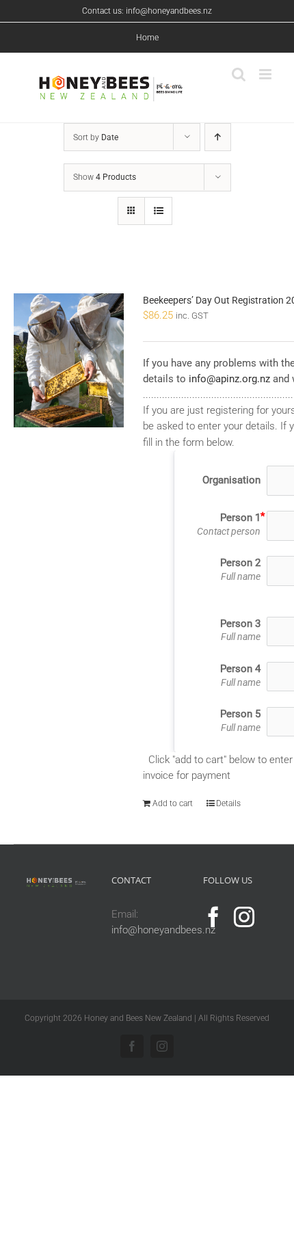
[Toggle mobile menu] (266, 74)
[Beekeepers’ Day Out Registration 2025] (69, 360)
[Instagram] (244, 917)
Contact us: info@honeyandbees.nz (147, 11)
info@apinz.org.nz (229, 379)
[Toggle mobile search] (238, 74)
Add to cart (172, 803)
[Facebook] (213, 917)
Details (228, 803)
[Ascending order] (217, 137)
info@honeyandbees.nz (163, 930)
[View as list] (158, 211)
